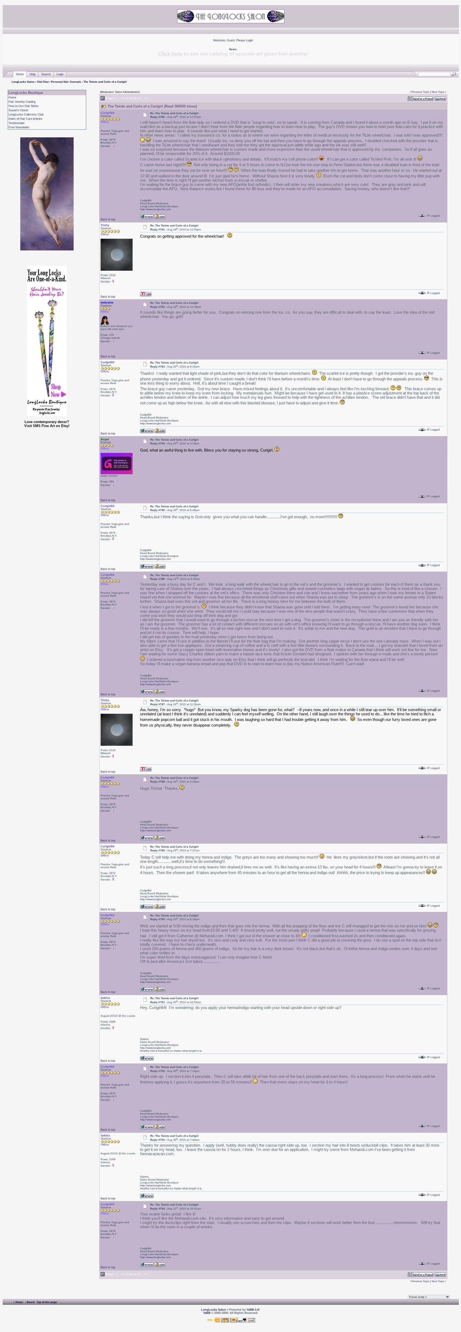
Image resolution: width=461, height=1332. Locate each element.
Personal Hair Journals (66, 81)
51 (123, 98)
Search (46, 74)
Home (20, 74)
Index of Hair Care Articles (25, 118)
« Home (18, 1302)
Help (32, 74)
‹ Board (29, 1302)
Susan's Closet (18, 110)
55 (139, 98)
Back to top (108, 219)
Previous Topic (420, 91)
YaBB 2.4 (253, 1309)
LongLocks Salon (23, 81)
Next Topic (438, 91)
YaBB (206, 1312)
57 (146, 98)
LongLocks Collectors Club (26, 114)
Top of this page (47, 1302)
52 (127, 98)
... (119, 98)
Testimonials (17, 123)
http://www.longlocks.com (155, 209)
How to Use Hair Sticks (24, 105)
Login (249, 40)
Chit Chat (43, 81)
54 (135, 98)
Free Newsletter (19, 127)
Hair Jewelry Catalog (22, 101)
